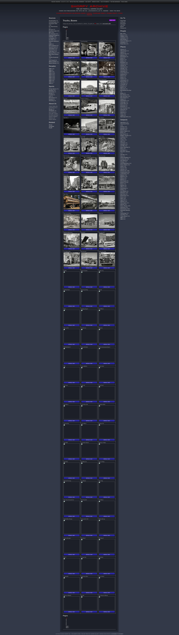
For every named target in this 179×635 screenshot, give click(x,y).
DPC (50, 32)
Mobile (122, 93)
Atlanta (122, 52)
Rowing (51, 99)
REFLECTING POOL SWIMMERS (77, 1)
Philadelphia (123, 100)
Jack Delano (52, 48)
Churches (122, 144)
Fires (121, 156)
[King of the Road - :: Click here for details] (107, 113)
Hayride (100, 289)
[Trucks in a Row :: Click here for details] (89, 94)
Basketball (51, 91)
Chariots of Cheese (84, 98)
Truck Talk (83, 137)
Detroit (122, 75)
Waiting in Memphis (67, 595)
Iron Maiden (83, 480)
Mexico (122, 87)
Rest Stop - (66, 98)
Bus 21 (65, 557)
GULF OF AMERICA (105, 1)
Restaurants (123, 195)
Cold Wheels (101, 308)
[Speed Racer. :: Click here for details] (72, 419)
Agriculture (123, 122)
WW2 (121, 219)
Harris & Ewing (52, 45)
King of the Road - (102, 98)
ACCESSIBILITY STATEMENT (117, 633)
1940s (50, 79)
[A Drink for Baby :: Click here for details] (107, 419)
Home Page (123, 20)
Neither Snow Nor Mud (85, 213)
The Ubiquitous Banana (103, 595)
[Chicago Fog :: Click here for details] (89, 571)
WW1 (121, 217)
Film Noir (122, 154)
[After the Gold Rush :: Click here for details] (72, 227)
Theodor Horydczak (53, 57)
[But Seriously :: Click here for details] (89, 266)
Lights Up (83, 385)
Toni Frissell (52, 60)
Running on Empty (102, 442)
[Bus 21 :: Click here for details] (72, 571)
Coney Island (123, 72)
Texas (121, 113)
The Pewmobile (84, 499)
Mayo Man (66, 79)
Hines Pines (66, 194)
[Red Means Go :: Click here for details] (89, 476)
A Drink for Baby (102, 404)
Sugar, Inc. (101, 328)
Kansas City (123, 81)
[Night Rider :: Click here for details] (107, 571)
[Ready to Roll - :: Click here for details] (107, 151)
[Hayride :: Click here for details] (107, 304)
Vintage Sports (52, 88)
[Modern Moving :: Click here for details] (107, 533)
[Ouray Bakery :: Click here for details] (107, 189)
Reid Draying (101, 194)
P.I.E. (65, 366)
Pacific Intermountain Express (104, 347)
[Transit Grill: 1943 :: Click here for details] (89, 533)
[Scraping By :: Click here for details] (72, 590)
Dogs (121, 148)
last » (67, 39)
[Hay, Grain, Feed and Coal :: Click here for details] (72, 514)
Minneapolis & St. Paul (125, 90)
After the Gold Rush (67, 213)
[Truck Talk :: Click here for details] (89, 151)
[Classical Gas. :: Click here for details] (72, 438)
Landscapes (123, 173)
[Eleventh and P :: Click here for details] (107, 247)
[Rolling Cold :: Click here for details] (107, 438)
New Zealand (123, 97)
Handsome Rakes (124, 40)
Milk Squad (101, 41)
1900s (50, 73)
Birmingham (123, 56)
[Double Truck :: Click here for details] (107, 380)
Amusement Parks (124, 123)
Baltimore (122, 55)
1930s (50, 77)
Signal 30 (122, 200)
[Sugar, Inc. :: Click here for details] (107, 342)
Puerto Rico (123, 103)
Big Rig (65, 270)
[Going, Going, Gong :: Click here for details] (72, 75)
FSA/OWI (51, 36)
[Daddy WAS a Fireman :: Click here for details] (72, 533)
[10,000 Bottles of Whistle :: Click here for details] (72, 56)
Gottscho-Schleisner (54, 41)
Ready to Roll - (101, 137)
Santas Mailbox (84, 366)
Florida (122, 78)
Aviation (122, 126)
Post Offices (123, 191)
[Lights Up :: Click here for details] (89, 399)
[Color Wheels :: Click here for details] (89, 438)
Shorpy (50, 109)
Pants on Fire (66, 328)
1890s (50, 71)
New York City (123, 96)
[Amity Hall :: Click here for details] (72, 457)
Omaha (122, 99)
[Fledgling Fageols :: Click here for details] (89, 323)
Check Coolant (66, 156)
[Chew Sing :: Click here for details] (107, 495)
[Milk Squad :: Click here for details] (107, 56)
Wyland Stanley (52, 63)
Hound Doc (66, 461)
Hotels (121, 166)
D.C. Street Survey (53, 26)
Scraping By (66, 576)
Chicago (122, 68)
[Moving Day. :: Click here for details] (72, 189)
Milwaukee (122, 88)
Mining (122, 179)
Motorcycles (123, 180)
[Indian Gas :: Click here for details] (107, 227)
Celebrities (123, 38)
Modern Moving (102, 519)
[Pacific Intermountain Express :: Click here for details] (107, 361)
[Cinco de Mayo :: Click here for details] (107, 476)
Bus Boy (82, 595)
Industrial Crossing (67, 480)
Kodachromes (123, 172)
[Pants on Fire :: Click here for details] (72, 342)
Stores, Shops (123, 205)
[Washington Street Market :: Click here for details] (107, 75)
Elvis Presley (123, 39)
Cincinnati (122, 69)
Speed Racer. (66, 404)
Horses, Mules (123, 164)
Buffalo (122, 61)
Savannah (122, 109)
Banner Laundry (84, 270)
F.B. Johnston (52, 33)
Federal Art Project (53, 35)
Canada (122, 65)
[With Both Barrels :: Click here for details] (72, 361)
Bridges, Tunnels (124, 135)
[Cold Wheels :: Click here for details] (107, 323)
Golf (50, 96)
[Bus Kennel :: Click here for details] (89, 552)
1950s (50, 80)
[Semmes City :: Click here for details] (107, 285)
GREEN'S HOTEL (96, 1)
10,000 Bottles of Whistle (68, 41)
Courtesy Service (67, 137)
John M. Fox (52, 50)
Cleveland (122, 71)
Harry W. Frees (52, 47)
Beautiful (122, 128)
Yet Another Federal (85, 442)
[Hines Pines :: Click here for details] (72, 208)
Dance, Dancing (124, 147)
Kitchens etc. (123, 170)
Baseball (51, 90)
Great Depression (124, 163)
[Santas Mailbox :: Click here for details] (89, 380)
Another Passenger (67, 538)
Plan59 (50, 127)
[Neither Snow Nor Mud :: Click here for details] (89, 227)
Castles (122, 139)
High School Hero (84, 576)
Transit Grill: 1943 (84, 519)
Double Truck (101, 366)
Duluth (122, 77)
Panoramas (123, 23)
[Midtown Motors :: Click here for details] (89, 208)
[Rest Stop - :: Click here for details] (72, 113)
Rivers (121, 197)
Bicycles (122, 129)
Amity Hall (66, 442)
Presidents (123, 42)
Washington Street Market (104, 60)
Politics (122, 189)
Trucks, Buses (123, 216)
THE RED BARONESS (115, 1)
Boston (122, 59)
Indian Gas (101, 213)
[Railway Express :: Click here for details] (89, 189)
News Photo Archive (53, 54)
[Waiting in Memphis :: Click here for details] (72, 610)
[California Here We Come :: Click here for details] (89, 170)
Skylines (122, 201)
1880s (50, 70)
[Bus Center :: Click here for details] (72, 399)
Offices (122, 186)
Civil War (122, 145)
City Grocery (83, 328)
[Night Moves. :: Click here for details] (72, 132)
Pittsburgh (122, 102)
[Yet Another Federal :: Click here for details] (89, 457)
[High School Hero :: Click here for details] (89, 590)
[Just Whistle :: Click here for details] (107, 514)
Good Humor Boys (67, 251)
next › (67, 37)
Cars (121, 138)
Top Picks (122, 25)
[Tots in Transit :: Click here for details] (107, 590)
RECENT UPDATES (56, 1)
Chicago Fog (83, 557)
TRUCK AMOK (124, 1)
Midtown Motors (84, 194)
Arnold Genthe (52, 20)
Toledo (122, 115)
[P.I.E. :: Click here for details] (72, 380)
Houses (122, 167)
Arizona (122, 49)
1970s (50, 83)
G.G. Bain (51, 39)
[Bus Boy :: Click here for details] (89, 610)
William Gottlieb (52, 61)
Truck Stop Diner (84, 41)
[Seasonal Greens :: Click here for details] (89, 132)
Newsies (122, 185)
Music (121, 183)
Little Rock (123, 83)
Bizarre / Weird (123, 131)
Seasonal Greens (84, 117)
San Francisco (123, 108)
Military (122, 178)
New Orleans (123, 94)
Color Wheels (83, 423)
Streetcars (122, 207)
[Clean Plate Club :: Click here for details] (89, 419)
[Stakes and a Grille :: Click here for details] (107, 266)
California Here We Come (86, 156)
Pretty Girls (123, 43)
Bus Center (66, 385)
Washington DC (124, 116)
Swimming (51, 100)
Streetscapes (123, 208)
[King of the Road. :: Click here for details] (89, 361)
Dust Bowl (122, 150)
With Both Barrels (67, 347)
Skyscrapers (123, 202)
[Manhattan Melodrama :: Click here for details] (72, 247)
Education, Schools (125, 151)
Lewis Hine (51, 51)
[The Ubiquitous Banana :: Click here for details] (107, 610)
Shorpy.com (123, 28)
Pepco (65, 308)
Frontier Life (123, 159)
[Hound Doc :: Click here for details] (72, 476)
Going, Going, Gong (67, 60)
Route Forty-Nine (102, 156)
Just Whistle (101, 499)
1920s (50, 76)
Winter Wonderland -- (103, 79)
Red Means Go (84, 461)
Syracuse (122, 112)
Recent (122, 26)
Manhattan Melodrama (68, 232)
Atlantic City (123, 53)
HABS (50, 44)
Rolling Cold (101, 423)
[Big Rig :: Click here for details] (72, 285)
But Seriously (83, 251)
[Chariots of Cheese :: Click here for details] (89, 113)
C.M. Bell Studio (52, 22)
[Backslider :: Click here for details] (89, 247)
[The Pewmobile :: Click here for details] (89, 514)
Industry (122, 169)
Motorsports (52, 97)
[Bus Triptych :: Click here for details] (107, 552)
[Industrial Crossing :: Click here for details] (72, 495)
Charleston (123, 66)
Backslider (83, 232)
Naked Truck (101, 385)
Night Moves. (66, 117)
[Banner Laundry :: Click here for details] (89, 285)
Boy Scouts (123, 134)
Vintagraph (51, 110)
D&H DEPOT (88, 1)
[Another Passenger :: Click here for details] (72, 552)
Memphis (122, 86)
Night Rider (101, 557)
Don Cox (51, 29)
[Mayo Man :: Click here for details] (72, 94)
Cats (121, 141)
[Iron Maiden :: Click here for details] (89, 495)
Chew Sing (101, 480)
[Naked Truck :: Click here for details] (107, 399)
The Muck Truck (67, 289)
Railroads (122, 192)
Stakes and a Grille (102, 251)
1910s (50, 74)
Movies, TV (123, 182)
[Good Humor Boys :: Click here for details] (72, 266)
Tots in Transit (101, 576)
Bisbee (122, 58)
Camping (122, 137)
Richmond (122, 105)
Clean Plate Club (84, 404)
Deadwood (123, 74)
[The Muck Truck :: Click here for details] (72, 304)
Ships (121, 198)
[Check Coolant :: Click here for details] (72, 170)
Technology (123, 213)
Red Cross (122, 194)
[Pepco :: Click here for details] (72, 323)
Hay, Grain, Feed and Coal (69, 499)
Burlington (123, 62)
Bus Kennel (83, 538)
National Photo (52, 52)
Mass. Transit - (101, 117)
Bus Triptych (101, 538)
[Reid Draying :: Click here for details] (107, 208)
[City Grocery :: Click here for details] (89, 342)
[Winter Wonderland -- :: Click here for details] (107, 94)
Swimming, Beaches (125, 210)
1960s (50, 81)
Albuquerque (123, 50)
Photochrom (123, 188)
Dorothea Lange (53, 30)
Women (122, 35)
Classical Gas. (66, 423)
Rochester (122, 106)
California (122, 64)
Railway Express (84, 175)
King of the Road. (84, 347)
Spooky (122, 204)
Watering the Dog (84, 289)
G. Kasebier (51, 38)
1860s (50, 68)
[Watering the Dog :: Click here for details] (89, 304)
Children (122, 36)
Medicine (122, 176)
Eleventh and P (102, 232)
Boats (121, 132)
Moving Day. (66, 175)
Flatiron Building (124, 157)
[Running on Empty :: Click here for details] (107, 457)
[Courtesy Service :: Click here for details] (72, 151)
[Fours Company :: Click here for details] (89, 75)
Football (51, 94)
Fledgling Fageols (84, 308)
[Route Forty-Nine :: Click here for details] (107, 170)
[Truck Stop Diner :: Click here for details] (89, 56)
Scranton (122, 110)
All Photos (122, 22)
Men (121, 33)
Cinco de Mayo (102, 461)
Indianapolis (123, 80)
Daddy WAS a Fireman (68, 519)
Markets (122, 175)
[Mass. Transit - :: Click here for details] (107, 132)
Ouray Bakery (101, 175)
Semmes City (101, 270)
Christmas (122, 142)
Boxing (50, 93)
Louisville (122, 84)
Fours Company (84, 60)
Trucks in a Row (84, 79)
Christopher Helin (53, 23)
